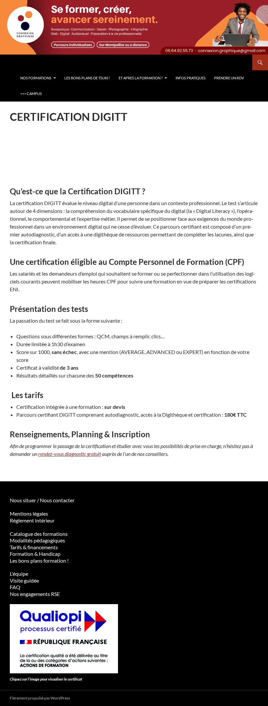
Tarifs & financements (34, 547)
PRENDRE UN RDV (229, 78)
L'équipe (19, 573)
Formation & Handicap (35, 554)
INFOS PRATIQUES (191, 78)
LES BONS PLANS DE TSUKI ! (87, 78)
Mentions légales (29, 513)
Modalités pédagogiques (37, 540)
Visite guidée (24, 580)
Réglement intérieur (32, 520)
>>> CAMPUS (31, 93)
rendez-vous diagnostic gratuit (69, 454)
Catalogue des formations (39, 534)
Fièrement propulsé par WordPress (40, 698)
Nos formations (35, 78)
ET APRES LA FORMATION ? (140, 78)
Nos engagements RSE (35, 594)
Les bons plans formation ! (39, 560)
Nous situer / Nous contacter (42, 500)
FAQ (15, 587)
